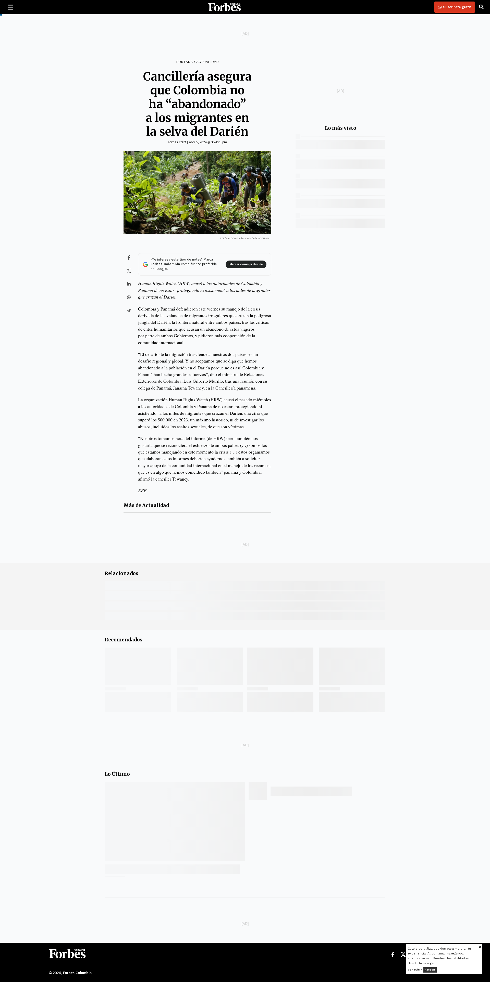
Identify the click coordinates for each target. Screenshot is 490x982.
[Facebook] (393, 954)
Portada (184, 62)
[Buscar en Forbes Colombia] (481, 7)
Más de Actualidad (146, 505)
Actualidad (207, 62)
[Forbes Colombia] (224, 7)
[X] (403, 954)
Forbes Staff (177, 142)
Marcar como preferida (246, 264)
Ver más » (415, 969)
